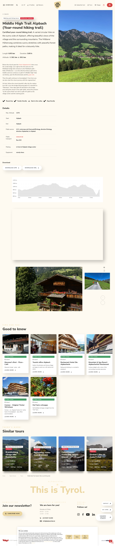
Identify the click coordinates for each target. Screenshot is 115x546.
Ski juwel (105, 509)
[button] (21, 529)
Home (4, 475)
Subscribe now (14, 513)
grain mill (31, 74)
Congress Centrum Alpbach (103, 517)
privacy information (48, 541)
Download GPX (11, 167)
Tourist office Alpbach (41, 362)
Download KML (31, 167)
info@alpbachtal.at (49, 521)
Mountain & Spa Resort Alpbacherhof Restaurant (99, 363)
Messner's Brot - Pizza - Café (14, 363)
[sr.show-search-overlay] (17, 5)
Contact (106, 503)
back (6, 14)
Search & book (13, 475)
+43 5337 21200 (47, 518)
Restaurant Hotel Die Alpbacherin (69, 363)
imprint (33, 542)
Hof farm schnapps (40, 405)
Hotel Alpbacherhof (25, 64)
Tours (21, 475)
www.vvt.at (19, 136)
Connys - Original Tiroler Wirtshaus (14, 406)
